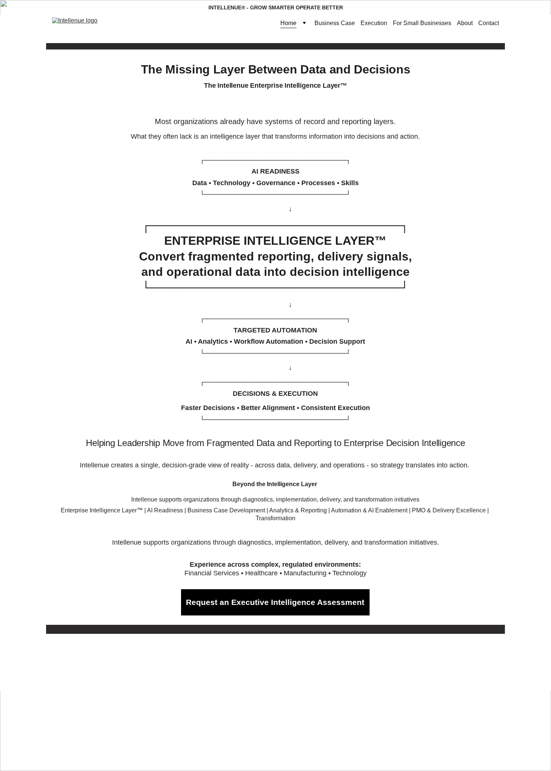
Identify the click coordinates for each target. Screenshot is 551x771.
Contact (488, 23)
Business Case (334, 23)
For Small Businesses (422, 23)
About (465, 23)
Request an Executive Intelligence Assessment (275, 602)
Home (288, 23)
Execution (374, 23)
